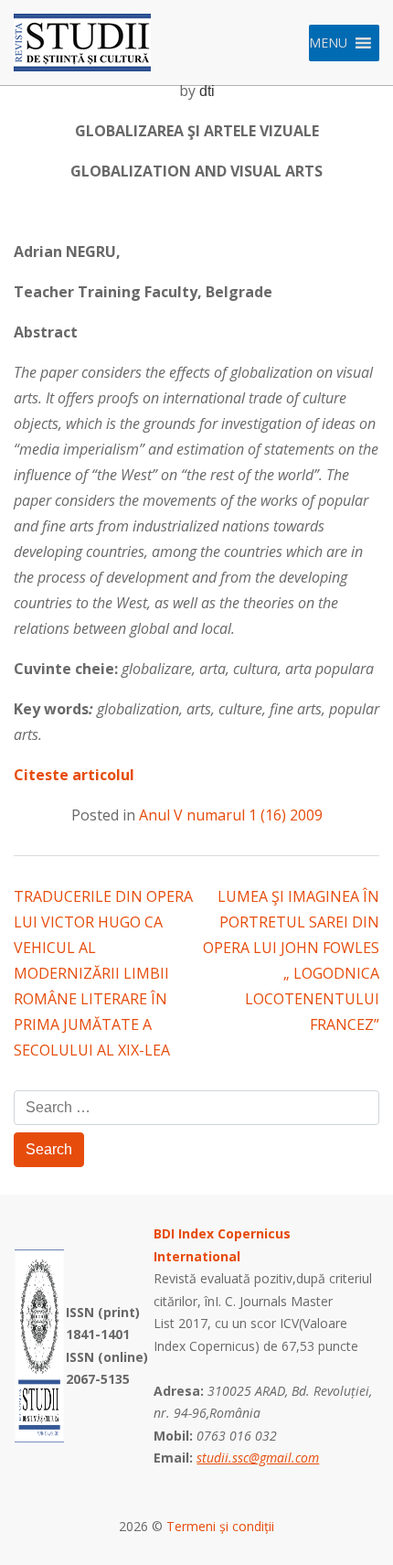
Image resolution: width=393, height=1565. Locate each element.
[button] (328, 43)
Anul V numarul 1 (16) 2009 (231, 815)
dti (207, 91)
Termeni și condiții (220, 1526)
